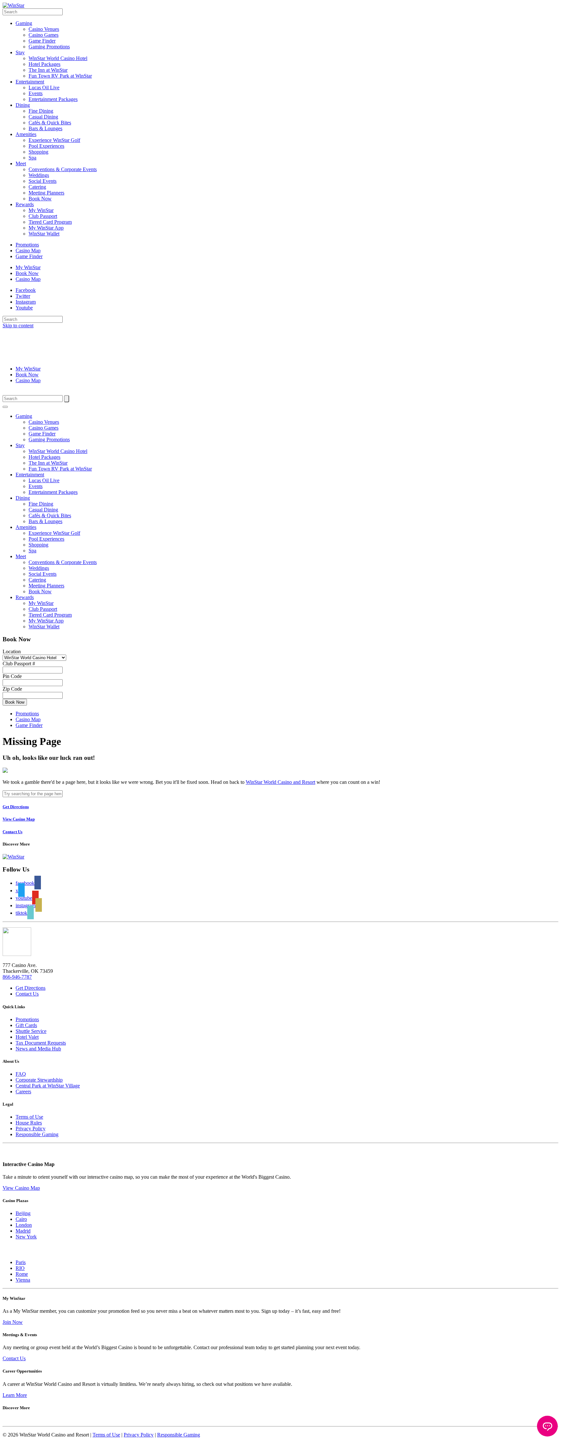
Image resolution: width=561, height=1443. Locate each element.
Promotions (27, 244)
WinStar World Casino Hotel (58, 58)
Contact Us (27, 994)
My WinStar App (46, 228)
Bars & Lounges (45, 128)
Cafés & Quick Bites (50, 122)
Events (36, 93)
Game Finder (42, 41)
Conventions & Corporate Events (63, 169)
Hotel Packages (44, 64)
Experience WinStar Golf (54, 140)
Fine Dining (41, 111)
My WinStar (41, 210)
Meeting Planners (46, 192)
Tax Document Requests (41, 1043)
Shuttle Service (31, 1031)
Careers (23, 1091)
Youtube (24, 307)
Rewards (25, 204)
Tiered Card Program (50, 222)
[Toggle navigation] (5, 407)
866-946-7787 (17, 977)
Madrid (23, 1231)
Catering (37, 187)
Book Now (40, 198)
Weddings (39, 175)
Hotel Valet (27, 1037)
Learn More (15, 1395)
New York (26, 1236)
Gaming (24, 23)
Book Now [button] (14, 702)
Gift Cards (26, 1025)
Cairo (21, 1219)
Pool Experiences (46, 146)
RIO (20, 1268)
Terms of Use (29, 1117)
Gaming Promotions (49, 46)
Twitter (23, 296)
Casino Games (43, 35)
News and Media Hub (38, 1048)
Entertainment (30, 81)
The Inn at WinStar (48, 70)
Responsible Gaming (37, 1134)
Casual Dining (43, 116)
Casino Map (28, 250)
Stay (20, 52)
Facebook (26, 290)
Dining (23, 105)
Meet (21, 163)
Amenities (26, 134)
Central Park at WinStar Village (48, 1085)
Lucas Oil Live (44, 87)
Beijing (23, 1213)
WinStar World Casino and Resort (280, 782)
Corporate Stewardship (39, 1080)
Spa (32, 157)
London (24, 1225)
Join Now (13, 1322)
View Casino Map (21, 1188)
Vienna (23, 1280)
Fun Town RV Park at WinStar (60, 76)
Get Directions (30, 988)
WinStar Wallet (44, 233)
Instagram (26, 302)
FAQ (21, 1074)
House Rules (29, 1122)
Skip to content (18, 325)
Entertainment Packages (53, 99)
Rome (22, 1274)
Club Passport (43, 216)
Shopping (38, 152)
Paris (21, 1262)
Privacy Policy (30, 1128)
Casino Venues (44, 29)
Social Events (42, 181)
